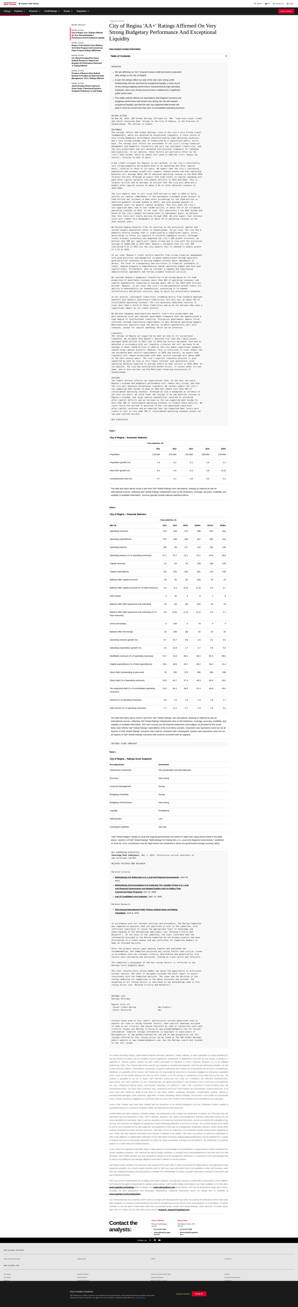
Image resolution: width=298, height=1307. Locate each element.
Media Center (81, 1259)
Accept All (199, 1294)
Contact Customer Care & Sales (161, 1274)
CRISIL (153, 1259)
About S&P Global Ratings (12, 1259)
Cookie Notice (141, 1298)
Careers (227, 1274)
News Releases (82, 1277)
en (269, 4)
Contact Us (279, 4)
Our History (7, 1277)
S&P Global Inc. (12, 1265)
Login (291, 4)
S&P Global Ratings (14, 1250)
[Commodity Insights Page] (150, 1240)
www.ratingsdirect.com (164, 1187)
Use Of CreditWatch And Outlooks (131, 896)
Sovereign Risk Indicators (125, 855)
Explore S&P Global (30, 4)
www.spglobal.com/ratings (121, 1187)
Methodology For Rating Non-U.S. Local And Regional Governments (147, 877)
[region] (149, 1294)
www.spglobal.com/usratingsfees (125, 1194)
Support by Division (157, 1277)
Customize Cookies (183, 1294)
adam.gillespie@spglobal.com (162, 1233)
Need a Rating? (286, 11)
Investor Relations (83, 1274)
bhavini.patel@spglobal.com (189, 1233)
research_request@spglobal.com (174, 1210)
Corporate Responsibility (232, 1277)
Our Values (7, 1274)
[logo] (10, 3)
